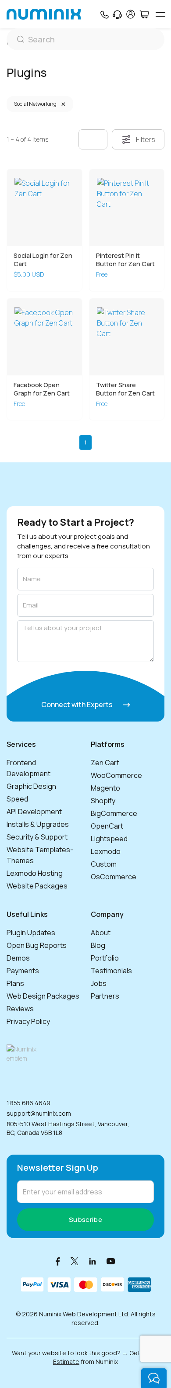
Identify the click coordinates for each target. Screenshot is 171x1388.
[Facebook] (58, 1261)
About (100, 932)
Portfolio (105, 958)
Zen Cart (105, 762)
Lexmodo (106, 851)
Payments (23, 970)
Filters (145, 139)
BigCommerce (114, 813)
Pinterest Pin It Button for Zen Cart (125, 259)
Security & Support (37, 837)
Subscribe (85, 1219)
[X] (74, 1261)
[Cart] (144, 14)
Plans (15, 983)
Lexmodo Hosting (35, 873)
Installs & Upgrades (38, 824)
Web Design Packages (43, 996)
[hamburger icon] (160, 14)
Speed (17, 799)
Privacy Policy (28, 1021)
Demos (18, 958)
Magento (105, 788)
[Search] (85, 39)
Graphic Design (31, 786)
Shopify (103, 800)
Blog (98, 945)
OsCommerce (113, 876)
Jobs (99, 983)
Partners (105, 996)
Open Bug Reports (37, 945)
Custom (104, 864)
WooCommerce (116, 775)
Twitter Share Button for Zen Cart (125, 389)
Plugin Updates (31, 932)
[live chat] (154, 1378)
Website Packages (37, 886)
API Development (34, 811)
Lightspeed (109, 838)
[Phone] (104, 14)
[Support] (117, 14)
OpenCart (107, 826)
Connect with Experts (77, 704)
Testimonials (111, 970)
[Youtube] (111, 1261)
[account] (131, 14)
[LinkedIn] (92, 1261)
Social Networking (35, 104)
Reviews (20, 1008)
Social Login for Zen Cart (43, 259)
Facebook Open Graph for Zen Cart (42, 389)
